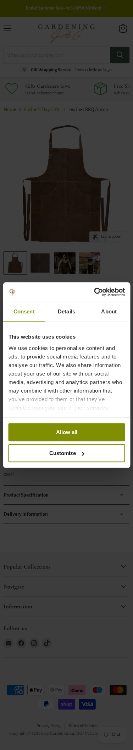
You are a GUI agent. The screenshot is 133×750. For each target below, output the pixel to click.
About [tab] (109, 311)
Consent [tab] (24, 311)
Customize (62, 453)
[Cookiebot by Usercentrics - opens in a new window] (95, 292)
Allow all (66, 432)
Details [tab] (66, 311)
